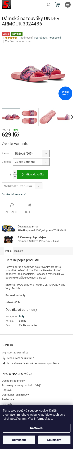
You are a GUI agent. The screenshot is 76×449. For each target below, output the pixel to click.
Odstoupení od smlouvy (15, 394)
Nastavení (36, 428)
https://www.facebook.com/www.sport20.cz (33, 363)
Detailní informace (12, 194)
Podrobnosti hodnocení (47, 37)
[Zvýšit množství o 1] (15, 172)
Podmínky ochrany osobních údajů (21, 385)
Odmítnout (19, 440)
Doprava (7, 389)
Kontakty (7, 404)
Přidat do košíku (35, 174)
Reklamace (8, 399)
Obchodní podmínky (13, 380)
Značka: (18, 41)
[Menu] (67, 4)
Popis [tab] (8, 250)
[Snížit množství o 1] (15, 177)
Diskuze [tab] (18, 250)
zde (49, 418)
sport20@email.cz (17, 352)
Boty (21, 316)
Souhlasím (54, 440)
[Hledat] (48, 4)
